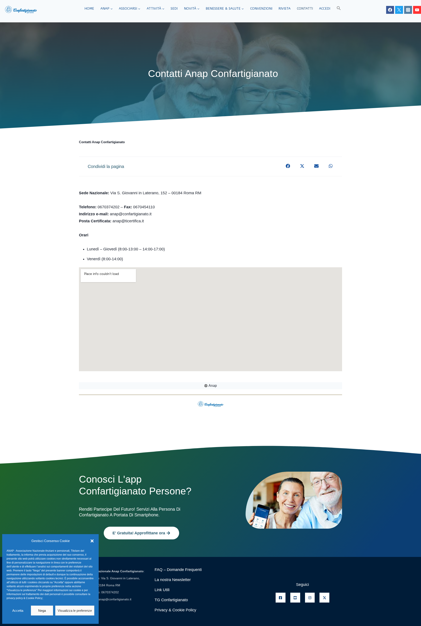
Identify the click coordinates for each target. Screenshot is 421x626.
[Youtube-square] (295, 598)
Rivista (284, 9)
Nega (42, 610)
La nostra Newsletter (173, 580)
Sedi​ (174, 9)
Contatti (305, 9)
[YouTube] (417, 10)
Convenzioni (261, 9)
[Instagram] (408, 10)
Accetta (17, 610)
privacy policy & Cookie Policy (24, 598)
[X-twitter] (324, 598)
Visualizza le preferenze (75, 610)
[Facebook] (390, 10)
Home (89, 9)
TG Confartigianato (171, 600)
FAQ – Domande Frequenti (178, 569)
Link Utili (162, 590)
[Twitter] (399, 10)
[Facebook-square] (280, 598)
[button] (92, 541)
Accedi (324, 9)
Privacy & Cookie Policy (175, 610)
